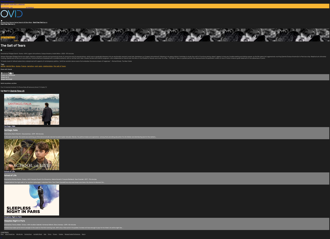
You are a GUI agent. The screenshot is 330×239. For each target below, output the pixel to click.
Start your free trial (8, 37)
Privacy (55, 234)
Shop (2, 234)
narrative (30, 66)
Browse (3, 22)
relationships (48, 66)
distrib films (10, 66)
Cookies (61, 234)
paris (40, 66)
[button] (1, 20)
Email (12, 73)
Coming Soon (28, 234)
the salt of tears (60, 66)
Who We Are (19, 234)
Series (16, 22)
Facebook (4, 73)
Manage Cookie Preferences (72, 234)
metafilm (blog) (37, 234)
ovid (36, 66)
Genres (11, 22)
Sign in (45, 22)
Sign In (13, 24)
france (23, 66)
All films (25, 22)
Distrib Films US (17, 91)
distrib (3, 66)
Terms (50, 234)
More (30, 22)
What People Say (10, 234)
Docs (7, 22)
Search (21, 22)
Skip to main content (7, 1)
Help (45, 234)
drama (18, 66)
